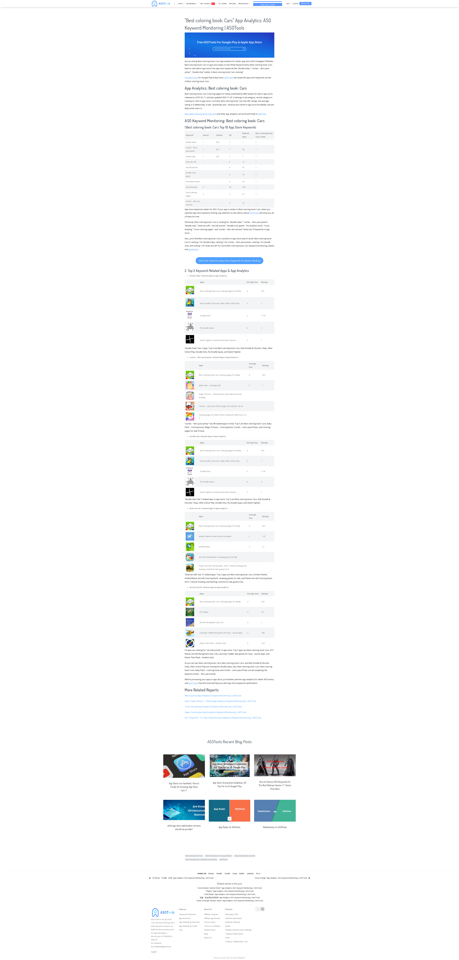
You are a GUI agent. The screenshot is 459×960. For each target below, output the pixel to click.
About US (208, 937)
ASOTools (228, 77)
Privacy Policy (209, 922)
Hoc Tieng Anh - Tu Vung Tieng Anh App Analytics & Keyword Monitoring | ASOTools (223, 717)
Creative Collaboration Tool (236, 941)
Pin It (258, 873)
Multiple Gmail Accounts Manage (238, 930)
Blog (206, 934)
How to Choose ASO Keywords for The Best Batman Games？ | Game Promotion (275, 785)
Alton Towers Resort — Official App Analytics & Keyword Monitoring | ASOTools (220, 701)
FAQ (181, 930)
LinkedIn (250, 873)
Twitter (211, 873)
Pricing (232, 4)
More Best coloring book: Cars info (200, 114)
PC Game (223, 4)
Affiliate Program (211, 914)
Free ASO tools (191, 77)
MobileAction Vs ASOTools (275, 827)
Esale (227, 937)
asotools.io (194, 249)
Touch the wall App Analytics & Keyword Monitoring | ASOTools (213, 706)
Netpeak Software (232, 922)
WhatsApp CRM (231, 914)
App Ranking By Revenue (189, 922)
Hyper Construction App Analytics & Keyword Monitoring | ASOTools (215, 712)
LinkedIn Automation (233, 918)
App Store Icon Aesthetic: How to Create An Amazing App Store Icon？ (184, 787)
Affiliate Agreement (212, 918)
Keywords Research (187, 914)
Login (295, 4)
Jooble (227, 926)
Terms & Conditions (212, 926)
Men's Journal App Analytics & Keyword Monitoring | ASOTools (213, 695)
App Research (185, 918)
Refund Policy (209, 930)
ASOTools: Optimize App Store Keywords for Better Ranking (229, 260)
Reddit (219, 873)
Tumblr (227, 873)
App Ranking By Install (188, 926)
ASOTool (262, 114)
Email (235, 873)
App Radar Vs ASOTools (229, 827)
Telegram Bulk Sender (234, 934)
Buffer (241, 873)
